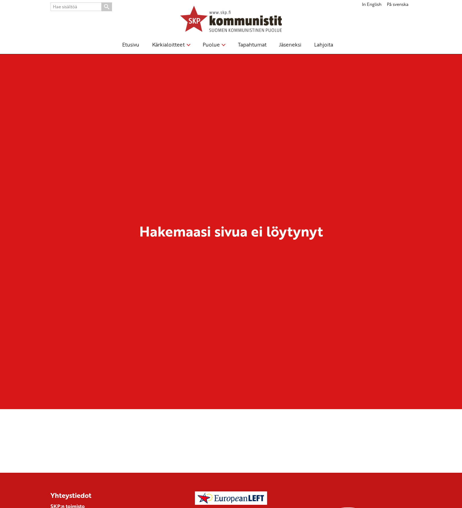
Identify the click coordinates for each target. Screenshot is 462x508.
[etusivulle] (231, 20)
